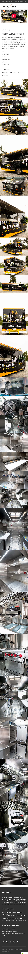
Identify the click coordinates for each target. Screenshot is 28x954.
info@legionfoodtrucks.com (11, 931)
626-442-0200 (23, 1)
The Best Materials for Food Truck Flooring (13, 918)
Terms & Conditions (19, 949)
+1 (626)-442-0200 (10, 929)
